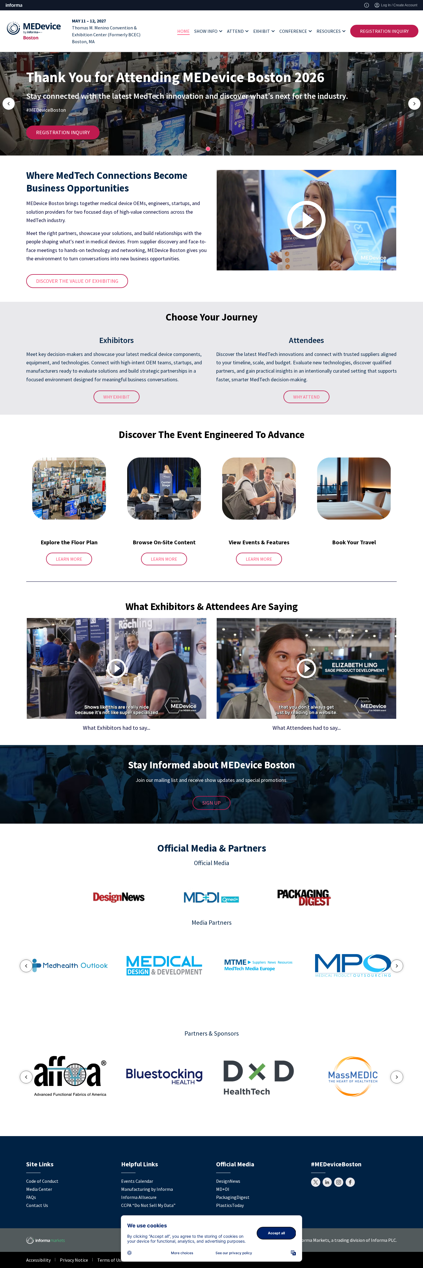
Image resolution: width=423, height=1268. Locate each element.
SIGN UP (211, 802)
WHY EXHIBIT (116, 397)
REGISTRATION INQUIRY (384, 31)
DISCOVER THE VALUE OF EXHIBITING (77, 281)
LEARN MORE (69, 559)
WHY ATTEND (306, 397)
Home (183, 31)
